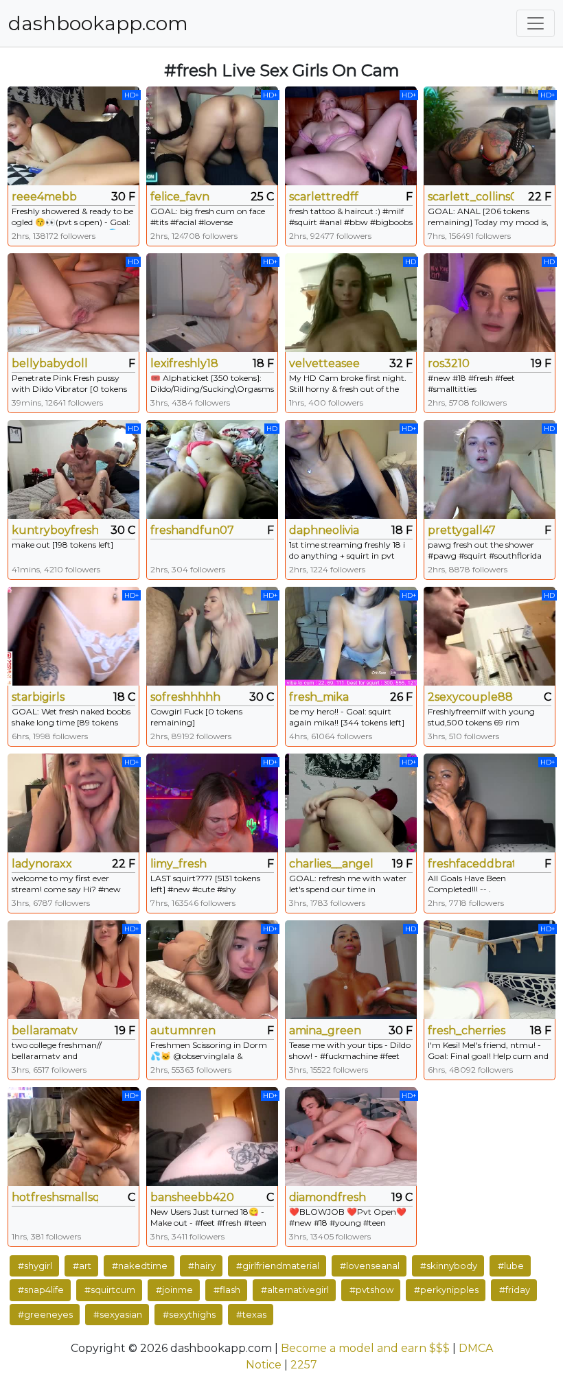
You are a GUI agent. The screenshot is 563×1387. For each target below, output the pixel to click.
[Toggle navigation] (535, 23)
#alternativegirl (295, 1289)
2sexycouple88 (470, 696)
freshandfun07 (192, 530)
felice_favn (179, 196)
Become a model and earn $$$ (365, 1348)
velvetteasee (324, 363)
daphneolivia (324, 530)
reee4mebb (44, 196)
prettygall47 (462, 530)
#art (82, 1265)
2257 (303, 1364)
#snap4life (41, 1289)
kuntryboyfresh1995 (55, 530)
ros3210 (449, 363)
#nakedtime (140, 1265)
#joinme (174, 1289)
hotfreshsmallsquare (55, 1197)
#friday (514, 1289)
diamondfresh (327, 1197)
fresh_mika (319, 696)
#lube (511, 1265)
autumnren (183, 1030)
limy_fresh (178, 863)
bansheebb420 (192, 1197)
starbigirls (38, 696)
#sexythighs (189, 1314)
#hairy (202, 1265)
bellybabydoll (50, 363)
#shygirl (35, 1265)
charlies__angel (331, 863)
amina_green (325, 1030)
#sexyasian (117, 1314)
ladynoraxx (42, 863)
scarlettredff (323, 196)
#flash (227, 1289)
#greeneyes (45, 1314)
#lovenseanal (370, 1265)
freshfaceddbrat (471, 863)
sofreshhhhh (185, 696)
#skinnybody (448, 1265)
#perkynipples (446, 1289)
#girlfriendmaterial (277, 1265)
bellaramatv (45, 1030)
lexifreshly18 (184, 363)
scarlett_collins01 (471, 196)
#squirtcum (109, 1289)
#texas (251, 1314)
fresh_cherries (466, 1030)
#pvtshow (371, 1289)
